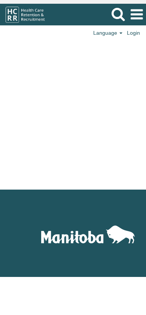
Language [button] (106, 33)
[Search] (118, 14)
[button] (136, 14)
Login (133, 33)
